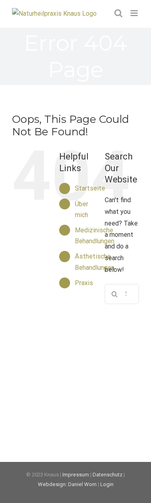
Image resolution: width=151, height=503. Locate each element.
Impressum (75, 475)
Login (107, 484)
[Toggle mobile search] (118, 13)
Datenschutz (107, 475)
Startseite (90, 188)
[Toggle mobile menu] (134, 13)
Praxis (84, 283)
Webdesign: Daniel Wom (67, 484)
